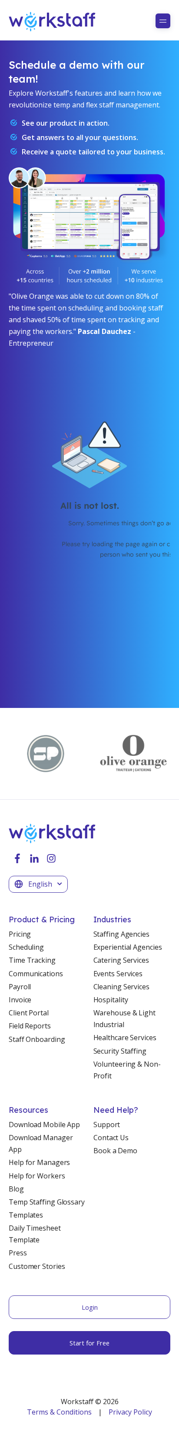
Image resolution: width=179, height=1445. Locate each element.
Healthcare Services (124, 1037)
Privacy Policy (130, 1412)
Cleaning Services (121, 986)
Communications (36, 973)
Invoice (20, 999)
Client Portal (29, 1013)
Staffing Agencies (121, 934)
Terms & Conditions (59, 1412)
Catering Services (121, 960)
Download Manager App (41, 1143)
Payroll (20, 986)
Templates (26, 1215)
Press (18, 1253)
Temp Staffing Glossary (47, 1202)
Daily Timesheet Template (35, 1234)
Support (106, 1124)
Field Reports (30, 1026)
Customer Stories (37, 1266)
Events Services (118, 973)
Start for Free (89, 1342)
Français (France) (41, 915)
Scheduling (26, 947)
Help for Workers (37, 1176)
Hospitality (110, 999)
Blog (16, 1189)
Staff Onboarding (37, 1039)
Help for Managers (39, 1162)
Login (90, 1307)
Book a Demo (115, 1150)
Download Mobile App (44, 1124)
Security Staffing (119, 1051)
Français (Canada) (43, 899)
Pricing (20, 934)
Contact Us (111, 1137)
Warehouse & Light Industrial (124, 1018)
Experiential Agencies (127, 947)
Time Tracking (32, 960)
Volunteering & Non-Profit (127, 1070)
